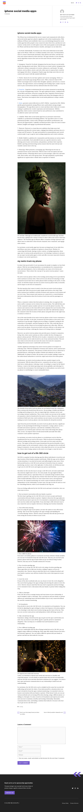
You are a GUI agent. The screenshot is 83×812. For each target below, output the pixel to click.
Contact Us (9, 792)
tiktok (20, 103)
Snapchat (21, 89)
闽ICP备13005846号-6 (13, 803)
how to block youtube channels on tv (53, 712)
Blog (72, 2)
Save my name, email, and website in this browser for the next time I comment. (42, 758)
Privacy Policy (65, 803)
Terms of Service (74, 803)
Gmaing (21, 706)
